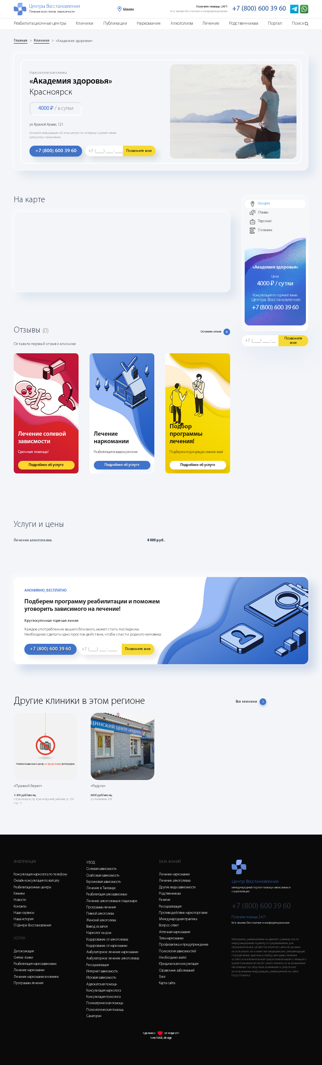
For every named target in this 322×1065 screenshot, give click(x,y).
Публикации (115, 24)
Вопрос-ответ (169, 925)
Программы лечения (28, 983)
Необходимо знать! (173, 957)
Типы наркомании (171, 938)
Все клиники (246, 701)
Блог (162, 977)
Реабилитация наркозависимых (35, 964)
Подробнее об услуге (46, 465)
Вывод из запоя (97, 926)
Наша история (23, 919)
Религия (164, 900)
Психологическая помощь (105, 1010)
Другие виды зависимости (177, 887)
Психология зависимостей (177, 951)
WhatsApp (108, 560)
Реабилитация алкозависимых (106, 894)
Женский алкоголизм (101, 920)
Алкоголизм (181, 24)
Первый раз (106, 556)
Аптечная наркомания (174, 932)
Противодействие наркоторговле (183, 913)
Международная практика (178, 919)
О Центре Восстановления (32, 925)
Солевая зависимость (101, 869)
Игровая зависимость (101, 977)
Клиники (84, 24)
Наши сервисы (24, 913)
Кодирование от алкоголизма (107, 939)
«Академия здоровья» (74, 41)
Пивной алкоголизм (100, 913)
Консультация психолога (103, 997)
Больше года (222, 556)
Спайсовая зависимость (102, 875)
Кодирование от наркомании (106, 946)
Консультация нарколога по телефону (40, 874)
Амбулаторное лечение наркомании (112, 952)
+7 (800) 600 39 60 (259, 8)
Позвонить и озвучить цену (205, 560)
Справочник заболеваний (176, 970)
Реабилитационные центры (40, 24)
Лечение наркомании (29, 970)
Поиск (298, 24)
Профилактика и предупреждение (184, 944)
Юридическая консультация (178, 964)
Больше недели (143, 556)
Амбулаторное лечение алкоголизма (112, 958)
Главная (20, 40)
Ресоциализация (97, 965)
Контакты (20, 906)
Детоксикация (24, 951)
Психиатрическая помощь (104, 1003)
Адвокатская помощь (101, 984)
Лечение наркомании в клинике (36, 977)
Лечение (211, 24)
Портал (275, 24)
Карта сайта (167, 983)
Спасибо (161, 548)
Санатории (93, 1016)
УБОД (90, 862)
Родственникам (243, 24)
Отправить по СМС (148, 560)
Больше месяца (184, 556)
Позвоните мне (139, 151)
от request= (172, 1033)
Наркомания (149, 24)
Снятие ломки (23, 957)
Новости (20, 900)
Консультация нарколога (103, 990)
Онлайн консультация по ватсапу (36, 880)
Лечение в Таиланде (101, 888)
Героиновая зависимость (103, 882)
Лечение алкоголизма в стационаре (111, 901)
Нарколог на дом (98, 933)
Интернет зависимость (102, 971)
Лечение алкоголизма (174, 880)
